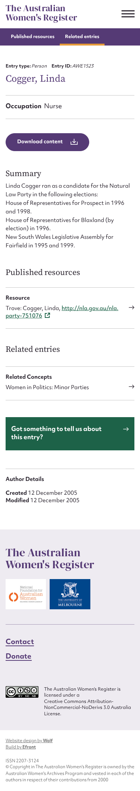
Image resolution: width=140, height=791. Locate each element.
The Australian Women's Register (41, 13)
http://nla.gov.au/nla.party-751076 (62, 311)
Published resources (33, 36)
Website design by (29, 741)
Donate (19, 656)
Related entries (82, 36)
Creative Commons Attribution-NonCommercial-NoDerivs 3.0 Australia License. (87, 707)
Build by (21, 747)
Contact (20, 641)
